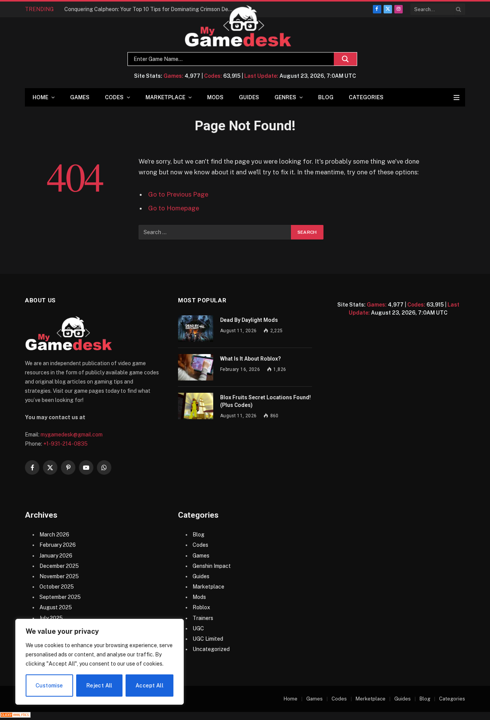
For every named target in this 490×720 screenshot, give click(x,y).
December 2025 (59, 566)
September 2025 (60, 597)
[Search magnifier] (345, 59)
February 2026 (57, 545)
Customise (49, 685)
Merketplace (370, 699)
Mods (215, 97)
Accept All (149, 685)
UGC (198, 628)
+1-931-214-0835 (65, 444)
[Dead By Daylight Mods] (195, 328)
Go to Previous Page (178, 194)
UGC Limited (208, 639)
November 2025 (59, 576)
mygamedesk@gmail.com (72, 434)
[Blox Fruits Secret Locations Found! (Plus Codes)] (195, 406)
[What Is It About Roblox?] (195, 367)
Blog (325, 97)
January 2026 (55, 556)
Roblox (201, 607)
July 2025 (51, 618)
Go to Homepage (173, 208)
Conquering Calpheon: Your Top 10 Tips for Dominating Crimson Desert (150, 9)
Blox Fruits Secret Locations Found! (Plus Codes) (265, 401)
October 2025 (56, 587)
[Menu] (456, 97)
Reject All (99, 685)
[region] (99, 662)
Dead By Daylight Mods (249, 320)
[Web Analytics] (15, 716)
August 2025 (55, 607)
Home (40, 97)
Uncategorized (211, 649)
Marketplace (165, 97)
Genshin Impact (212, 566)
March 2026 (54, 534)
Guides (249, 97)
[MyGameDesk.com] (238, 26)
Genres (285, 97)
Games (80, 97)
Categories (366, 97)
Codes (114, 97)
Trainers (203, 618)
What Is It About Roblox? (250, 359)
